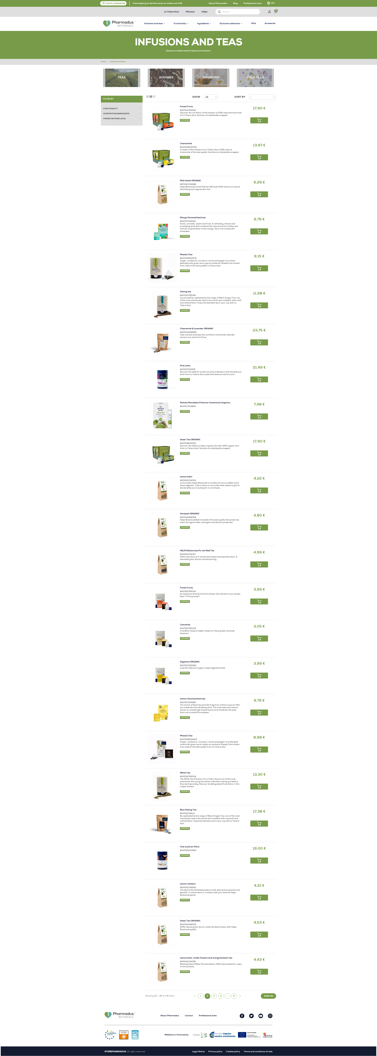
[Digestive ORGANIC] (162, 675)
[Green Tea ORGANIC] (162, 452)
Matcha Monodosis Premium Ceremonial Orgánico (205, 403)
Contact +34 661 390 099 (115, 3)
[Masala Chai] (162, 267)
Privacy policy (215, 1052)
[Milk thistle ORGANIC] (162, 193)
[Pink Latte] (162, 378)
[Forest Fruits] (162, 119)
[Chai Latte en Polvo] (162, 859)
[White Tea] (162, 786)
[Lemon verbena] (162, 897)
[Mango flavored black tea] (162, 230)
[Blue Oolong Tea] (162, 822)
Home (103, 62)
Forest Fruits (186, 107)
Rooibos (166, 77)
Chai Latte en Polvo (189, 847)
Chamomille (186, 144)
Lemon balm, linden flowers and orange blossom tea (206, 958)
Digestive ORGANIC (190, 662)
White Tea (185, 773)
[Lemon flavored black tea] (162, 711)
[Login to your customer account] (269, 12)
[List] (150, 96)
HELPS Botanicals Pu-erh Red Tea (197, 551)
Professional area (252, 4)
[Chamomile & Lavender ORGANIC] (162, 341)
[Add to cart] (259, 120)
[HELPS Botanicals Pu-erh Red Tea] (162, 563)
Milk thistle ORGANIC (190, 181)
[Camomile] (162, 637)
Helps (204, 12)
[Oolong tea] (162, 304)
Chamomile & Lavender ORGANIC (197, 329)
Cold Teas (255, 77)
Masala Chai (186, 255)
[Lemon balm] (162, 489)
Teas (122, 77)
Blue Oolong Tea (188, 810)
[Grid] (147, 96)
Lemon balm (186, 477)
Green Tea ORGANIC (190, 440)
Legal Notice (198, 1052)
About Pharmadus (218, 4)
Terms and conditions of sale (258, 1052)
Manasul (190, 12)
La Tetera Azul (171, 12)
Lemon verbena (188, 884)
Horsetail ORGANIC (190, 514)
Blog (235, 4)
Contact (189, 1016)
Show (196, 97)
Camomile (185, 625)
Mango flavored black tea (193, 218)
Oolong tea (185, 292)
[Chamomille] (162, 156)
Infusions (210, 77)
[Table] (154, 96)
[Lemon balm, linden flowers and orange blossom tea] (162, 971)
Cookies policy (233, 1052)
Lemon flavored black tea (192, 699)
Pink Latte (185, 366)
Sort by (239, 97)
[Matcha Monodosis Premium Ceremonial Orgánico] (162, 415)
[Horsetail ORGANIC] (162, 526)
